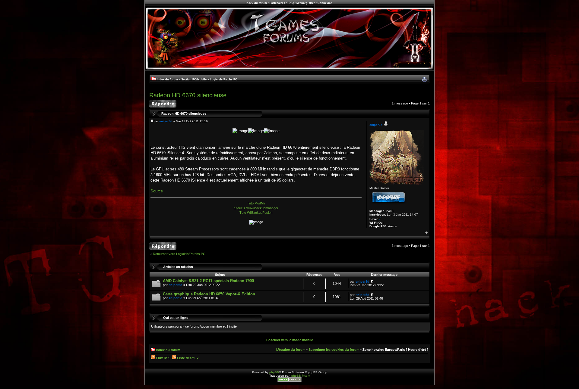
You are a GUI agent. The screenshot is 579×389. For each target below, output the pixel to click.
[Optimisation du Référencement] (289, 380)
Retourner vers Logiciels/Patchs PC (179, 254)
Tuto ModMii (256, 203)
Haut (426, 233)
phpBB (274, 372)
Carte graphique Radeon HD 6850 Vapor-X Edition (209, 294)
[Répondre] (162, 103)
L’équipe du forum (290, 349)
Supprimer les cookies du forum (333, 349)
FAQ (291, 3)
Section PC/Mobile (194, 79)
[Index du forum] (289, 69)
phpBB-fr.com (300, 375)
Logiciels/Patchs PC (223, 79)
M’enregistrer (305, 3)
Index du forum (256, 3)
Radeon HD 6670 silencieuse (187, 95)
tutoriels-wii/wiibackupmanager (256, 208)
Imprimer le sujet (424, 79)
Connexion (325, 3)
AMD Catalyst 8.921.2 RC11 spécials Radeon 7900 (208, 281)
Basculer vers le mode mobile (289, 340)
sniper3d (165, 121)
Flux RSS (162, 358)
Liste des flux (187, 358)
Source (156, 191)
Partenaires (277, 3)
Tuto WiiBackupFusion (255, 212)
